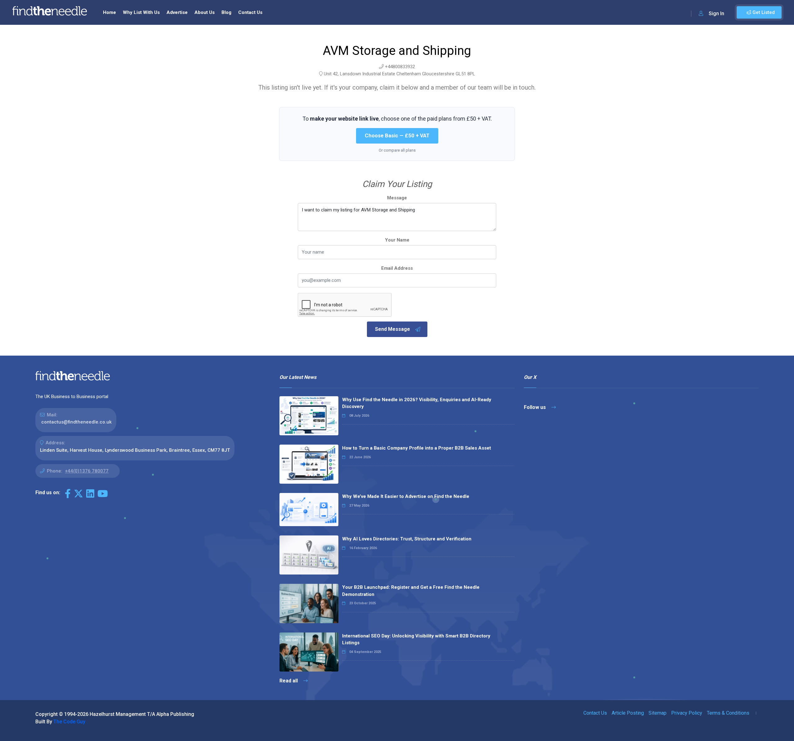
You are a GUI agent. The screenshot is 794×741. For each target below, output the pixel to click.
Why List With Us (141, 12)
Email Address (397, 268)
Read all (289, 681)
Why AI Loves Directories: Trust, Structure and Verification (406, 539)
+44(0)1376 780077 (87, 471)
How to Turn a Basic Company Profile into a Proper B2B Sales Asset (416, 448)
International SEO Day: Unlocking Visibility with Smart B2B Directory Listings (416, 639)
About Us (204, 12)
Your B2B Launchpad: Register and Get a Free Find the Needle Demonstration (411, 590)
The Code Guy (69, 722)
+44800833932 (400, 66)
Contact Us (250, 12)
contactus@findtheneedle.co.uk (76, 422)
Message (397, 198)
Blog (226, 12)
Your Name (397, 240)
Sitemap (658, 713)
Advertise (177, 12)
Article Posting (628, 713)
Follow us (535, 407)
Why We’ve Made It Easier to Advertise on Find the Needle (405, 496)
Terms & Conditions (728, 713)
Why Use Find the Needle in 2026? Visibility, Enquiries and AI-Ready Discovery (416, 403)
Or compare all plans (397, 150)
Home (109, 12)
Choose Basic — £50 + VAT (397, 135)
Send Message (392, 329)
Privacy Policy (686, 713)
